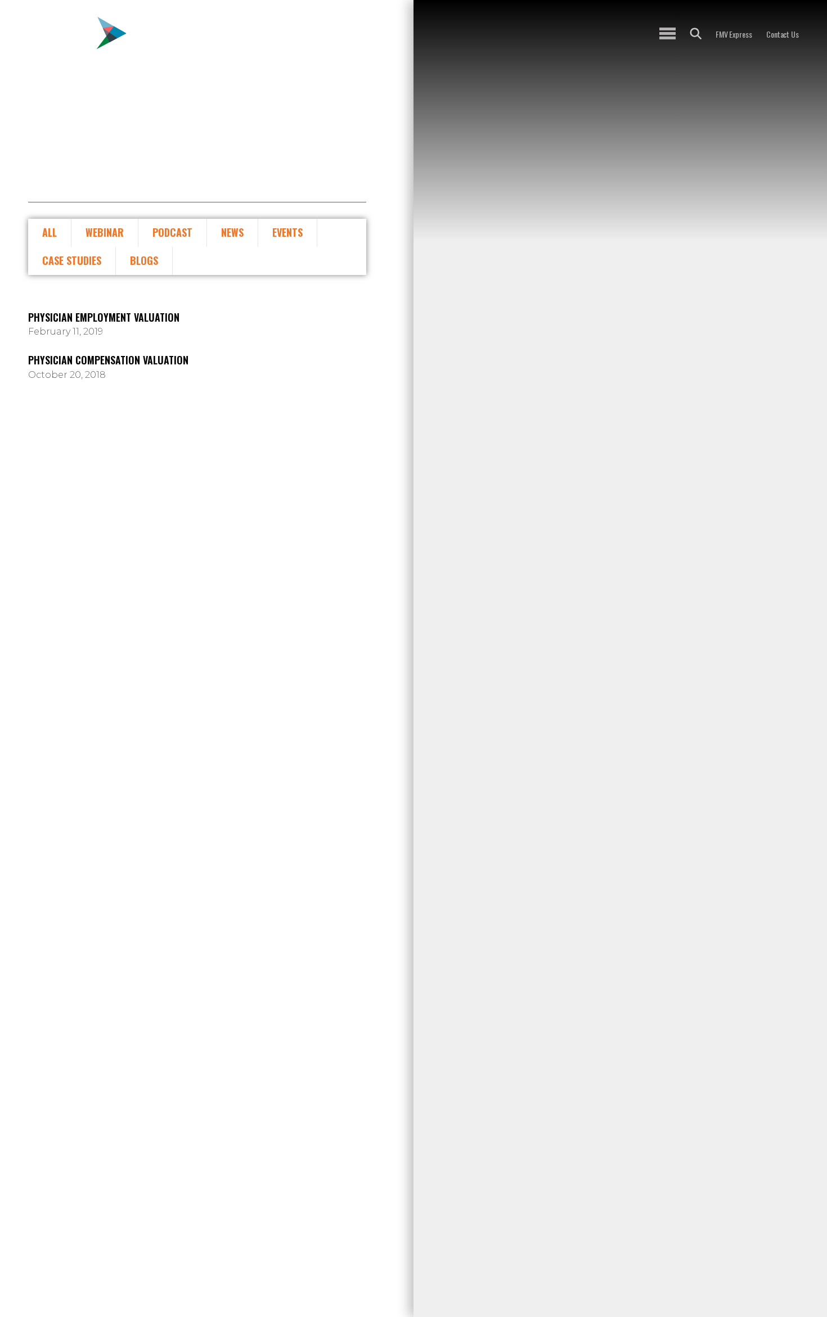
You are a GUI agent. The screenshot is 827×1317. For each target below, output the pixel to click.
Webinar (105, 232)
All (49, 232)
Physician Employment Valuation (103, 318)
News (232, 232)
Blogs (144, 260)
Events (287, 232)
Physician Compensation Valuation (108, 360)
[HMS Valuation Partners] (77, 43)
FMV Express (734, 34)
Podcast (172, 232)
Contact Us (782, 34)
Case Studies (71, 260)
